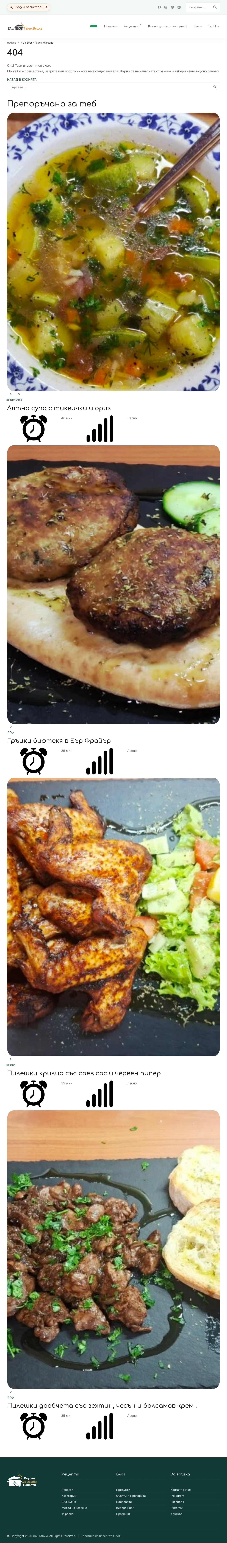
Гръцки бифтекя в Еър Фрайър (59, 740)
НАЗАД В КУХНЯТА (22, 79)
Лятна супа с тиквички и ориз (59, 408)
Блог (198, 26)
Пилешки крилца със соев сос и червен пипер (84, 1073)
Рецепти (131, 26)
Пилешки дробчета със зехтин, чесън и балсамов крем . (102, 1405)
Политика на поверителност (100, 1536)
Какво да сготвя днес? (167, 26)
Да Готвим (40, 1536)
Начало (110, 26)
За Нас (214, 26)
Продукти (123, 1489)
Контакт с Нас (181, 1489)
